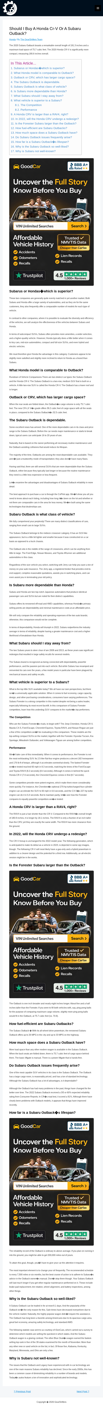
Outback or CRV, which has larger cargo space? (44, 77)
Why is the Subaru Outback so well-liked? (42, 146)
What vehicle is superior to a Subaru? (38, 100)
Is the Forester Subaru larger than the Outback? (45, 123)
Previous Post (22, 1391)
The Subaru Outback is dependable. (37, 82)
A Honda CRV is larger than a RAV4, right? (41, 114)
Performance (29, 109)
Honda (12, 39)
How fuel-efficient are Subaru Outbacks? (41, 128)
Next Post (83, 1391)
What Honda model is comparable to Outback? (44, 73)
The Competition (31, 105)
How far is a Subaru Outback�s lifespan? (42, 141)
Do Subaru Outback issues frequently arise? (43, 137)
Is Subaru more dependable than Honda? (40, 91)
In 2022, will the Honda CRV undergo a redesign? (47, 119)
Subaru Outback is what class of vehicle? (40, 86)
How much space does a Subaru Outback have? (46, 132)
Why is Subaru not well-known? (35, 151)
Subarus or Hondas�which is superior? (39, 68)
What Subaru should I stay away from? (38, 95)
